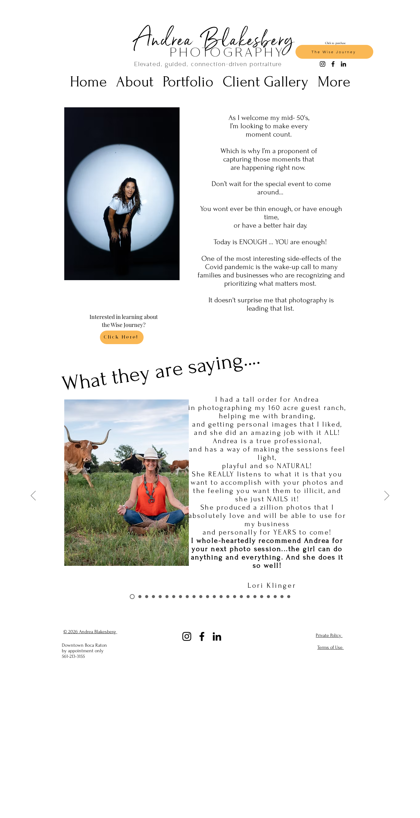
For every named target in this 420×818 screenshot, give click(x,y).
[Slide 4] (153, 596)
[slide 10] (194, 596)
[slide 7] (173, 596)
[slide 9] (187, 596)
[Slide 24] (288, 596)
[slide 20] (261, 596)
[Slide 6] (166, 596)
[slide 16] (234, 596)
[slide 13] (214, 596)
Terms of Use (330, 647)
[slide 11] (200, 596)
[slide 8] (180, 596)
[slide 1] (131, 596)
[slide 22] (275, 596)
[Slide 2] (139, 596)
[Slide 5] (160, 596)
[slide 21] (268, 596)
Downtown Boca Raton (85, 645)
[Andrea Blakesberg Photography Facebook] (202, 636)
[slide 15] (227, 596)
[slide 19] (254, 596)
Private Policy (329, 635)
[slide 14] (221, 596)
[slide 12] (207, 596)
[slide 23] (281, 596)
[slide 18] (248, 596)
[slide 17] (241, 596)
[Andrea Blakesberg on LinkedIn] (217, 636)
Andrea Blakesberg (214, 38)
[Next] (386, 496)
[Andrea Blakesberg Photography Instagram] (187, 636)
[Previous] (33, 496)
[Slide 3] (146, 596)
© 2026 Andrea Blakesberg (90, 631)
